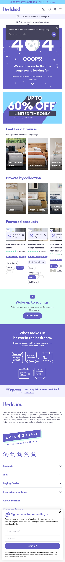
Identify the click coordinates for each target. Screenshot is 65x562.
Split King (33, 282)
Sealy (8, 419)
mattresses (44, 417)
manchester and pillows (42, 422)
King (9, 272)
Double (10, 268)
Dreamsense (51, 419)
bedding (45, 412)
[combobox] (37, 262)
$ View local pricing (16, 256)
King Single (12, 263)
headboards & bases (27, 417)
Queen (20, 268)
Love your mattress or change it (35, 16)
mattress (37, 412)
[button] (23, 235)
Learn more (29, 393)
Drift (24, 419)
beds (37, 415)
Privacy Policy (23, 556)
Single (31, 268)
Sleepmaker (17, 419)
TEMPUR (31, 419)
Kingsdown (40, 419)
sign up (32, 546)
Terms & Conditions (10, 556)
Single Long (34, 272)
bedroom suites (46, 415)
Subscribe (32, 316)
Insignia (6, 422)
